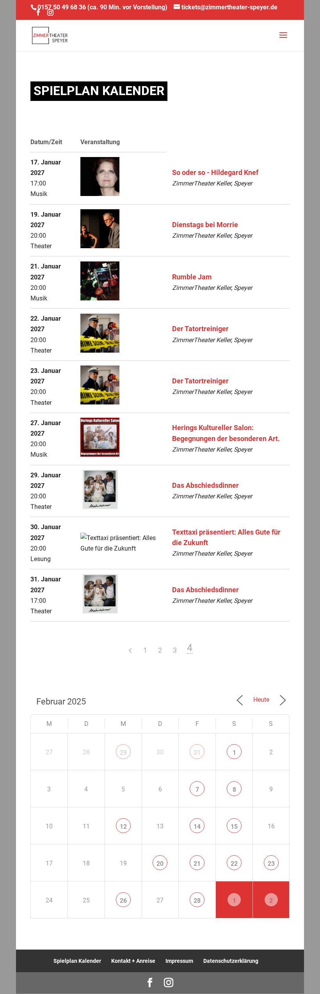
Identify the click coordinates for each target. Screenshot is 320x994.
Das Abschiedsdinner (205, 485)
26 (123, 900)
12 (123, 826)
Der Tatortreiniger (200, 329)
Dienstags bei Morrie (205, 225)
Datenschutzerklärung (230, 961)
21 (197, 863)
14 (197, 826)
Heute (261, 699)
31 (197, 752)
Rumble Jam (192, 277)
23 (271, 863)
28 (197, 900)
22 (234, 863)
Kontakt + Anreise (133, 961)
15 (234, 826)
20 (160, 863)
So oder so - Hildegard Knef (215, 173)
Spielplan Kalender (77, 961)
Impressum (179, 961)
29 (123, 752)
